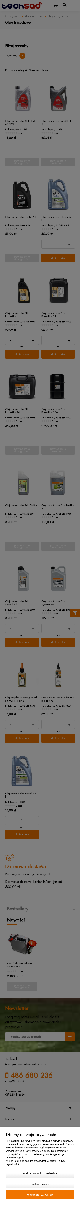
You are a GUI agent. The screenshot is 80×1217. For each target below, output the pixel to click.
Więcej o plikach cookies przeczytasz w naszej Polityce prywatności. (35, 1162)
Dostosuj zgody (40, 1184)
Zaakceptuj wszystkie (40, 1194)
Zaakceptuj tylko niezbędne (40, 1173)
